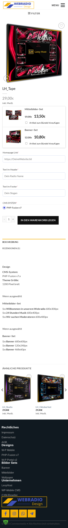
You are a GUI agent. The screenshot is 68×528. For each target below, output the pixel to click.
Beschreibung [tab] (10, 242)
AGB (4, 442)
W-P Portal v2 (9, 460)
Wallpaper (7, 477)
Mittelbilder (8, 472)
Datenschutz (9, 437)
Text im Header (15, 169)
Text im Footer (15, 186)
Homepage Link (15, 152)
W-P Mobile (8, 450)
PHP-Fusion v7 (14, 207)
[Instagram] (14, 513)
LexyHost (7, 485)
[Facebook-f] (5, 513)
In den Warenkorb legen (38, 220)
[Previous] (2, 396)
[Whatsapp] (23, 513)
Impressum (8, 432)
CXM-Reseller (10, 495)
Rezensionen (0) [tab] (11, 248)
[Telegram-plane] (32, 513)
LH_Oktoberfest (43, 407)
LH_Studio (7, 407)
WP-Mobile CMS (11, 490)
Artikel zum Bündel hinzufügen (44, 122)
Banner (6, 467)
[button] (58, 5)
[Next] (65, 396)
